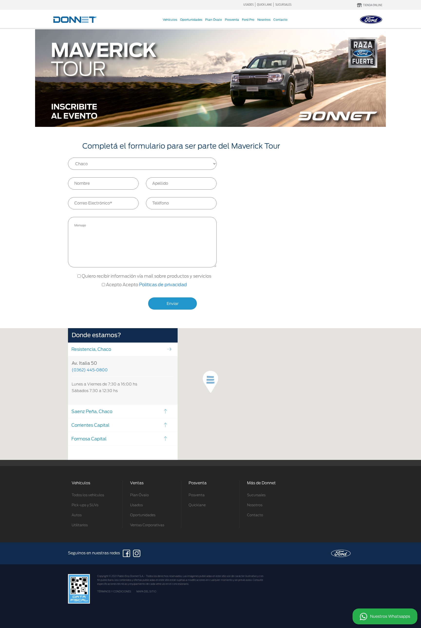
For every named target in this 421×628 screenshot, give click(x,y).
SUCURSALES (283, 4)
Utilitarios (80, 525)
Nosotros (263, 19)
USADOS (248, 4)
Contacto (280, 19)
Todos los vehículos (88, 495)
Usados (136, 505)
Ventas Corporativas (147, 525)
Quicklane (197, 505)
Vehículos (170, 19)
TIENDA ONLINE (372, 5)
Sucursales (256, 495)
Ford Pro (248, 19)
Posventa (232, 19)
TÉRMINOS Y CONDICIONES (114, 591)
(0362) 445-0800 (90, 370)
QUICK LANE (264, 4)
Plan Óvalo (213, 19)
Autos (77, 515)
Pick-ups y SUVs (85, 505)
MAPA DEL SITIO (146, 591)
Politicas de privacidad (163, 284)
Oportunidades (191, 19)
